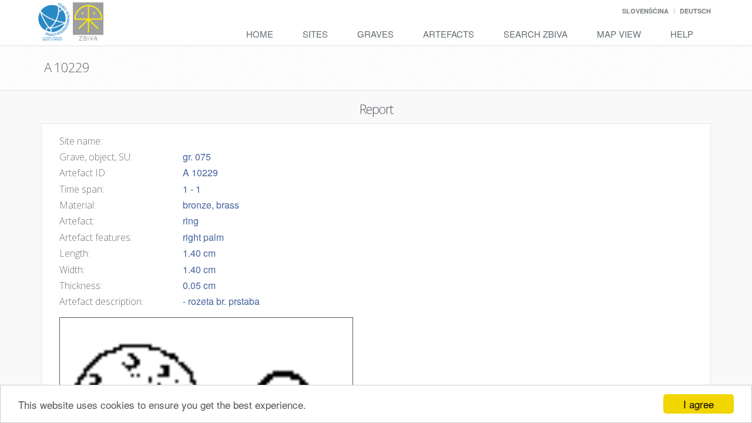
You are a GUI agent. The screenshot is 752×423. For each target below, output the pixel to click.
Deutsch (695, 10)
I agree (698, 404)
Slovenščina (645, 10)
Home (259, 34)
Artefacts (448, 34)
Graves (375, 34)
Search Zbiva (535, 34)
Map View (619, 34)
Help (681, 34)
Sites (315, 34)
